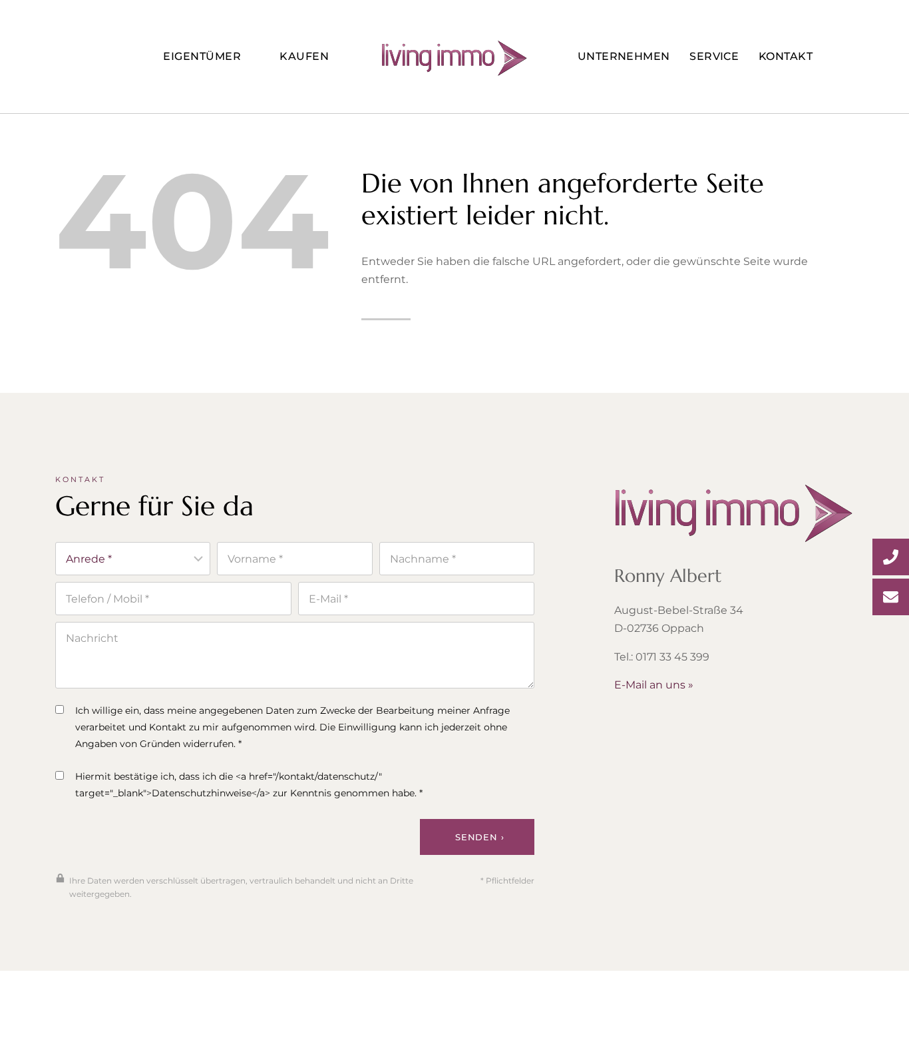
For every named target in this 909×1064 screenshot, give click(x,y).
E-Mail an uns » (653, 684)
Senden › (479, 837)
